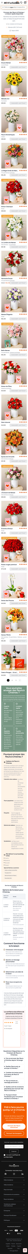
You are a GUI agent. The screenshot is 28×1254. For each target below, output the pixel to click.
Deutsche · (19, 1244)
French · (13, 1244)
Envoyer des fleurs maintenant (14, 1126)
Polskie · (13, 1246)
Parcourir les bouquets (14, 1133)
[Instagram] (14, 1174)
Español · (8, 1244)
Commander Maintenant (18, 67)
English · (19, 1246)
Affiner (25, 1250)
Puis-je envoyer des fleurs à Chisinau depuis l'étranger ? (13, 1060)
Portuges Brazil (14, 1251)
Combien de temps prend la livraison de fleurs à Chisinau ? (13, 1074)
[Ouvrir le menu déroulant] (23, 1180)
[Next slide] (23, 1033)
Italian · (8, 1246)
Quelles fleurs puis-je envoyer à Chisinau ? (12, 1067)
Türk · (18, 1248)
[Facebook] (5, 1174)
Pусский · (10, 1248)
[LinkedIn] (22, 1174)
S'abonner (13, 1151)
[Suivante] (20, 680)
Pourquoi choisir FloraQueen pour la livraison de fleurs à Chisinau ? (13, 1096)
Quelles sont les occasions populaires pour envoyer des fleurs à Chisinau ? (14, 1088)
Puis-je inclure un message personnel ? (11, 1081)
